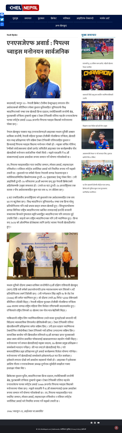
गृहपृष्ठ (15, 18)
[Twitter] (95, 422)
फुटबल (41, 18)
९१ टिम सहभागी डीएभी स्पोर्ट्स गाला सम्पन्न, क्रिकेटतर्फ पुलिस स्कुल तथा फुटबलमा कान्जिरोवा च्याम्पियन (96, 188)
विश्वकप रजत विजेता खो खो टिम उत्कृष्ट (95, 126)
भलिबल (66, 18)
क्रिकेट (54, 18)
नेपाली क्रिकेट (12, 35)
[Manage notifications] (116, 428)
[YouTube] (98, 422)
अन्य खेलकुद (61, 26)
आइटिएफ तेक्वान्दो (85, 18)
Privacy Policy (76, 429)
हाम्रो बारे (84, 429)
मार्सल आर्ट (104, 18)
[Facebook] (91, 422)
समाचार (27, 18)
